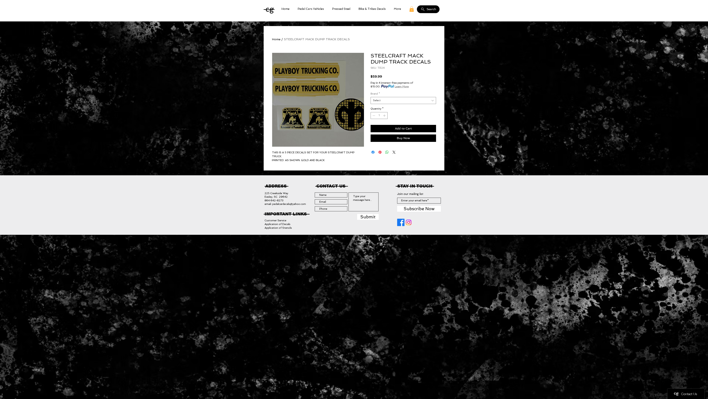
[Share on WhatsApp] (387, 152)
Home (276, 39)
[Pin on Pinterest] (380, 152)
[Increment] (384, 115)
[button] (311, 9)
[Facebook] (401, 222)
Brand (375, 93)
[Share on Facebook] (373, 152)
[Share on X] (394, 152)
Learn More (402, 86)
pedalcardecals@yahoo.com (289, 203)
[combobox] (403, 100)
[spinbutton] (379, 115)
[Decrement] (373, 115)
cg (270, 8)
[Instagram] (408, 222)
